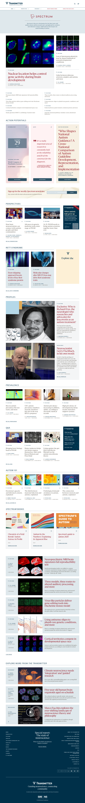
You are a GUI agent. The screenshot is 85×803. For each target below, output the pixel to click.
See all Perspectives (12, 241)
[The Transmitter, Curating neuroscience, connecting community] (14, 3)
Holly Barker (30, 459)
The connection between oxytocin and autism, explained (70, 493)
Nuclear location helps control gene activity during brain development (27, 77)
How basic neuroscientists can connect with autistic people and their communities (13, 228)
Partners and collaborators (71, 736)
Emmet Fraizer (11, 498)
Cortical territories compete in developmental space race (22, 108)
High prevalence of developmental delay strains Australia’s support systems (70, 408)
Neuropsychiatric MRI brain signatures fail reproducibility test (60, 562)
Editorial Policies (74, 755)
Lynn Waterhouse (31, 416)
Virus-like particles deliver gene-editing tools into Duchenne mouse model (58, 603)
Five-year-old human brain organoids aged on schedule (59, 691)
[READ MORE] (76, 127)
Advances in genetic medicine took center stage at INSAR (32, 226)
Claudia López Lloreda (64, 65)
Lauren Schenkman (50, 459)
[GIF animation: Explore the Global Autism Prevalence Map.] (67, 266)
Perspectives (24, 8)
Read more (17, 179)
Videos (7, 744)
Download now (15, 546)
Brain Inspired (11, 707)
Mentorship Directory (73, 743)
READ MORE (67, 179)
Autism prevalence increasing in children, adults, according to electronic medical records (52, 409)
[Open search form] (74, 3)
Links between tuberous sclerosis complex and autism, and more (67, 77)
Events (7, 751)
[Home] (42, 783)
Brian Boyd (48, 233)
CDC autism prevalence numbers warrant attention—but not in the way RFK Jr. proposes (32, 409)
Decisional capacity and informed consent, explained (14, 493)
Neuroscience (60, 345)
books (11, 749)
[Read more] (26, 127)
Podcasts (8, 742)
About (73, 732)
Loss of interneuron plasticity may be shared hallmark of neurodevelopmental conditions (66, 59)
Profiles (8, 738)
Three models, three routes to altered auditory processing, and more (60, 584)
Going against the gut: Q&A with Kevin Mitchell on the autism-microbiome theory (51, 452)
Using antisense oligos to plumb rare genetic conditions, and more (60, 622)
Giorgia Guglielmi (15, 84)
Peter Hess (48, 498)
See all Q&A (9, 464)
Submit (72, 192)
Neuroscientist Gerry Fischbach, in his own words (66, 351)
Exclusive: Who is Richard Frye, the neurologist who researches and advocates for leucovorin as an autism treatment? (66, 315)
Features (8, 736)
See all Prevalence (11, 421)
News (12, 8)
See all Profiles (64, 376)
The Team (77, 734)
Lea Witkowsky (15, 236)
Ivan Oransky (62, 372)
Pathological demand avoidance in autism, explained (51, 493)
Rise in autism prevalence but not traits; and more (13, 408)
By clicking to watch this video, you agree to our (30, 719)
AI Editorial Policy (74, 757)
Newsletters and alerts (73, 738)
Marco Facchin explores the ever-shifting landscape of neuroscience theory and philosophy (59, 712)
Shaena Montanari (50, 416)
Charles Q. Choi (30, 498)
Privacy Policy (75, 759)
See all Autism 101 (11, 503)
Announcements (75, 745)
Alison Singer (30, 231)
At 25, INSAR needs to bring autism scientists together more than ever (51, 227)
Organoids (10, 689)
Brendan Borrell (63, 336)
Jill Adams (61, 82)
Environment (11, 670)
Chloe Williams (39, 283)
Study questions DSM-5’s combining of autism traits (20, 112)
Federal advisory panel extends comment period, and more (61, 108)
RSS (78, 750)
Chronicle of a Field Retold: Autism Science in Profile (16, 536)
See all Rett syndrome (12, 291)
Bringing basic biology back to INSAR (14, 449)
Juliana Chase (11, 235)
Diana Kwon (10, 453)
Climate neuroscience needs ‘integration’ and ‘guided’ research (59, 673)
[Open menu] (78, 4)
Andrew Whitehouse (70, 414)
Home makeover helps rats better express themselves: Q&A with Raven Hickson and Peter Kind (33, 452)
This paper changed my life (13, 740)
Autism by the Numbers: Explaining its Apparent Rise (42, 536)
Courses (8, 753)
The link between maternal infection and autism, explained (33, 493)
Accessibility (76, 761)
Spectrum (11, 70)
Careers (77, 748)
